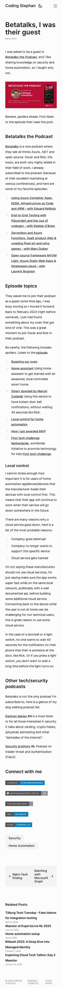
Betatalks (12, 146)
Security (15, 838)
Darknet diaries (16, 716)
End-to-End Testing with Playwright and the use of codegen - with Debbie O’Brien (33, 221)
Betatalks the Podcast (21, 57)
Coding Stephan (20, 5)
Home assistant (22, 368)
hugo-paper (49, 982)
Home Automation (22, 845)
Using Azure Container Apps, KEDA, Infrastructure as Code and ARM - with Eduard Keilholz (33, 203)
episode (42, 352)
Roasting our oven (24, 361)
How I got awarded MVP (28, 431)
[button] (40, 6)
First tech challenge (37, 454)
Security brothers (17, 746)
